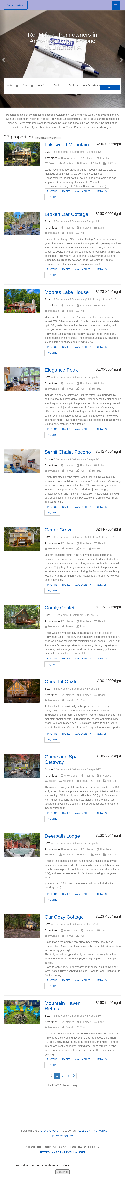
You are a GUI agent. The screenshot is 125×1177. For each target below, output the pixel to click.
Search (110, 87)
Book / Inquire (16, 5)
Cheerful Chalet (62, 681)
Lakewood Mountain (67, 144)
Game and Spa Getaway (61, 759)
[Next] (74, 1076)
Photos (52, 191)
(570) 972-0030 (49, 1131)
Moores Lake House (67, 292)
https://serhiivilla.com (62, 1152)
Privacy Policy (62, 1136)
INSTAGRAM (100, 1131)
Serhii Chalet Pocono (68, 452)
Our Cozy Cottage (64, 917)
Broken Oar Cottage (66, 214)
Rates (66, 191)
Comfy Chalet (59, 607)
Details (101, 191)
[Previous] (51, 1076)
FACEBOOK (83, 1131)
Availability (83, 191)
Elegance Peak (61, 370)
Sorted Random (47, 138)
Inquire (52, 197)
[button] (3, 59)
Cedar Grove (59, 529)
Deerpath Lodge (62, 836)
